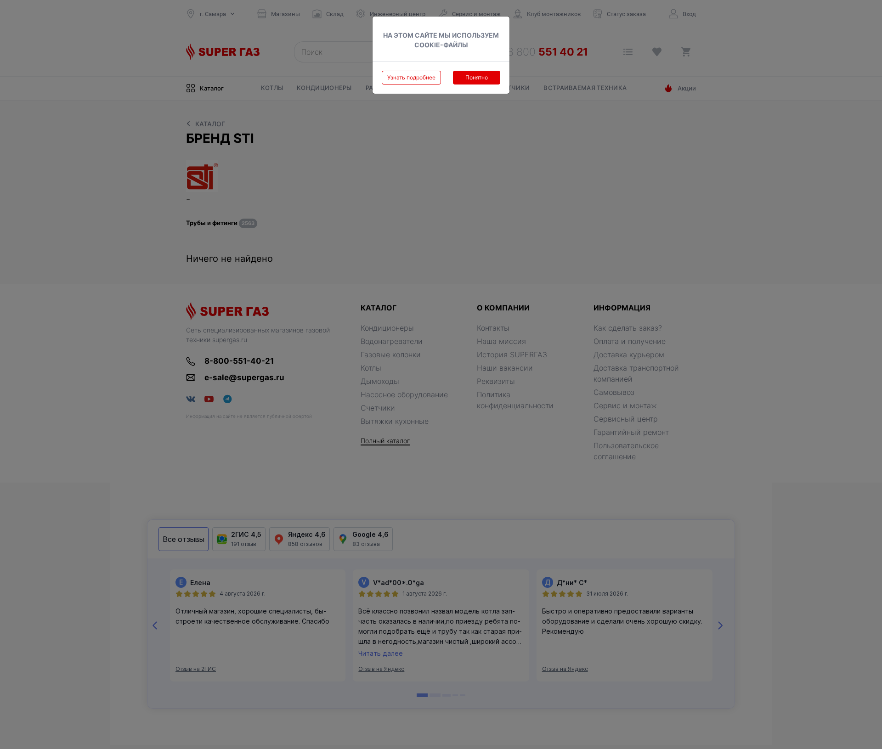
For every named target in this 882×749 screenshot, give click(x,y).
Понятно (476, 77)
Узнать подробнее (411, 77)
